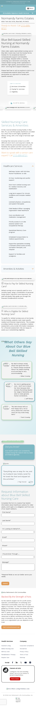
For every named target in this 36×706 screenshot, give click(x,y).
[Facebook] (12, 663)
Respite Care (5, 657)
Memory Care (5, 651)
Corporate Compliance (27, 645)
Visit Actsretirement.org (11, 627)
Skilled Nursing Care (7, 648)
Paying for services (18, 89)
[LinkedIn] (17, 662)
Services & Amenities (18, 86)
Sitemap (22, 657)
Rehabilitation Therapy (8, 654)
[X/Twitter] (21, 663)
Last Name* (6, 520)
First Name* (6, 512)
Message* (5, 562)
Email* (4, 537)
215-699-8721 (20, 155)
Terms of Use (24, 654)
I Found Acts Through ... (10, 554)
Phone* (4, 545)
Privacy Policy (24, 651)
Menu (31, 8)
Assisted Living (6, 645)
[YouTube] (26, 663)
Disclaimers (23, 648)
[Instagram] (30, 663)
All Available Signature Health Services (16, 13)
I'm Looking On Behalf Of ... (11, 529)
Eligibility (14, 92)
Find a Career (15, 678)
